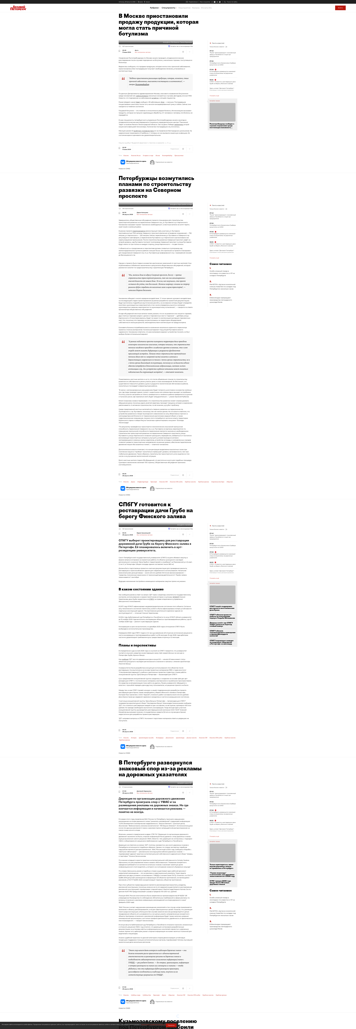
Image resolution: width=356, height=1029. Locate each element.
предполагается (139, 231)
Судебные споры (135, 995)
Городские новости (190, 482)
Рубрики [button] (154, 8)
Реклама (196, 8)
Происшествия (178, 156)
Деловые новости (192, 738)
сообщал (125, 659)
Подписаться (193, 2)
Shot (162, 102)
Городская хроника (203, 482)
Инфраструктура (142, 482)
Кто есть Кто (206, 8)
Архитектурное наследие (146, 738)
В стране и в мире (148, 156)
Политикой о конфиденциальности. (153, 1024)
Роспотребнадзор (142, 84)
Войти (340, 8)
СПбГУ (151, 599)
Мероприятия (184, 8)
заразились (178, 124)
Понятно (171, 1025)
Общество (230, 482)
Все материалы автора (142, 52)
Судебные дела (147, 995)
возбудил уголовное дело (144, 131)
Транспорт (153, 482)
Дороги (133, 482)
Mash (138, 102)
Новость (126, 156)
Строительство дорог (217, 482)
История (133, 738)
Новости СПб (163, 482)
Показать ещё (214, 96)
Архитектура (180, 738)
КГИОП (176, 597)
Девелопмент (170, 738)
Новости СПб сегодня (176, 482)
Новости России (136, 156)
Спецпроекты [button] (169, 8)
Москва (158, 156)
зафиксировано (142, 96)
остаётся (155, 98)
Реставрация (159, 738)
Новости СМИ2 (124, 169)
